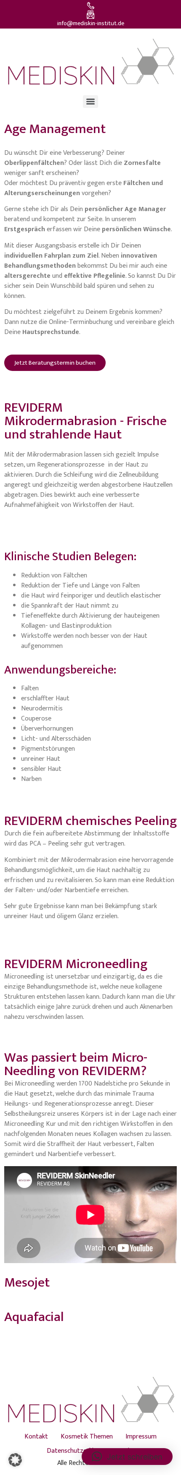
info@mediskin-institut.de (90, 23)
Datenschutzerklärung (78, 1451)
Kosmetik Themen (87, 1436)
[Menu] (90, 101)
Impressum (141, 1436)
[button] (15, 1460)
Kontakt (36, 1436)
